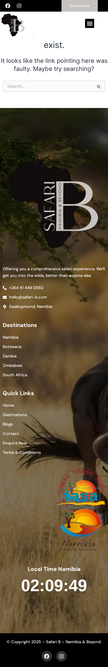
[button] (89, 23)
